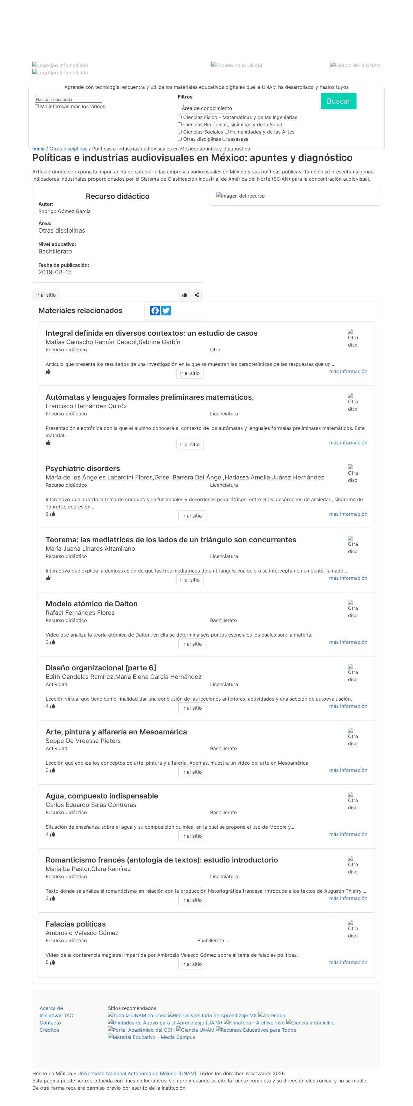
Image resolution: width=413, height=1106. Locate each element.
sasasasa (238, 139)
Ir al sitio (46, 295)
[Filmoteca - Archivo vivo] (254, 1023)
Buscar (339, 101)
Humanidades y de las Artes (262, 132)
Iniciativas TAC (56, 1015)
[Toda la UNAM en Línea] (137, 1015)
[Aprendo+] (272, 1015)
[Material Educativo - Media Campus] (151, 1037)
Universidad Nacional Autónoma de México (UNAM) (137, 1073)
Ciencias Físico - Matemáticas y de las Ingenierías (240, 117)
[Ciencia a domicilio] (310, 1023)
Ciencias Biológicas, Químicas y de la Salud (232, 124)
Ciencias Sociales (203, 132)
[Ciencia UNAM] (195, 1030)
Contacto (50, 1023)
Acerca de (51, 1008)
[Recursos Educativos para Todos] (256, 1030)
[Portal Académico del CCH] (141, 1030)
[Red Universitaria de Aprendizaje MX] (212, 1015)
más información (348, 371)
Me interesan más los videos (72, 106)
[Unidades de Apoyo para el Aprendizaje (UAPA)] (165, 1023)
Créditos (49, 1030)
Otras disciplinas (202, 139)
